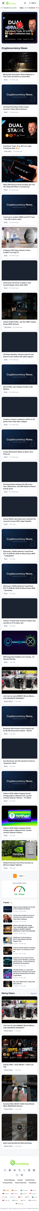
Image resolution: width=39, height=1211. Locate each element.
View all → (34, 993)
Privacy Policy (7, 1183)
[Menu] (3, 3)
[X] (5, 1170)
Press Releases (9, 1180)
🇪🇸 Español (15, 1190)
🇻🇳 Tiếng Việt (6, 1200)
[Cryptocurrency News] (11, 3)
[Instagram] (19, 1170)
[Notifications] (25, 3)
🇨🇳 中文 (20, 1197)
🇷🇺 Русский (23, 1193)
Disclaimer (32, 1183)
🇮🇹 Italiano (15, 1200)
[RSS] (24, 1170)
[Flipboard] (34, 1170)
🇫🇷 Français (15, 1193)
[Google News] (15, 1170)
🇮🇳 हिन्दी (27, 1197)
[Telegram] (29, 1170)
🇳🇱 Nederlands (33, 1200)
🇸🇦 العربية (34, 1197)
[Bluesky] (22, 1175)
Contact (20, 1180)
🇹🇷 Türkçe (33, 1190)
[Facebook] (10, 1170)
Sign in (34, 3)
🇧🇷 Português (24, 1190)
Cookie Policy (30, 1180)
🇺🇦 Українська (19, 1203)
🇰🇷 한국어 (13, 1197)
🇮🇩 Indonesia (33, 1193)
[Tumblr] (17, 1175)
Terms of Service (20, 1183)
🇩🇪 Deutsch (5, 1193)
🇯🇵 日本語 (4, 1197)
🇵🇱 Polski (23, 1200)
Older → (21, 876)
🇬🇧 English (6, 1190)
